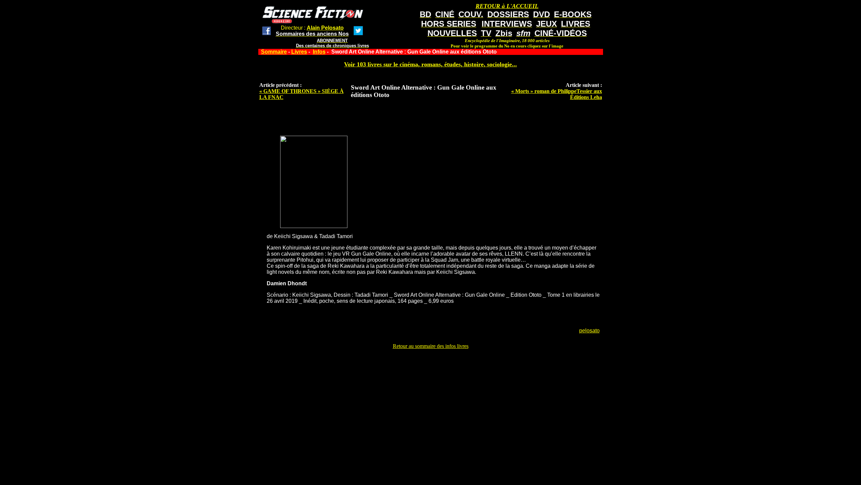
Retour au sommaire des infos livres (431, 346)
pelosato (589, 330)
